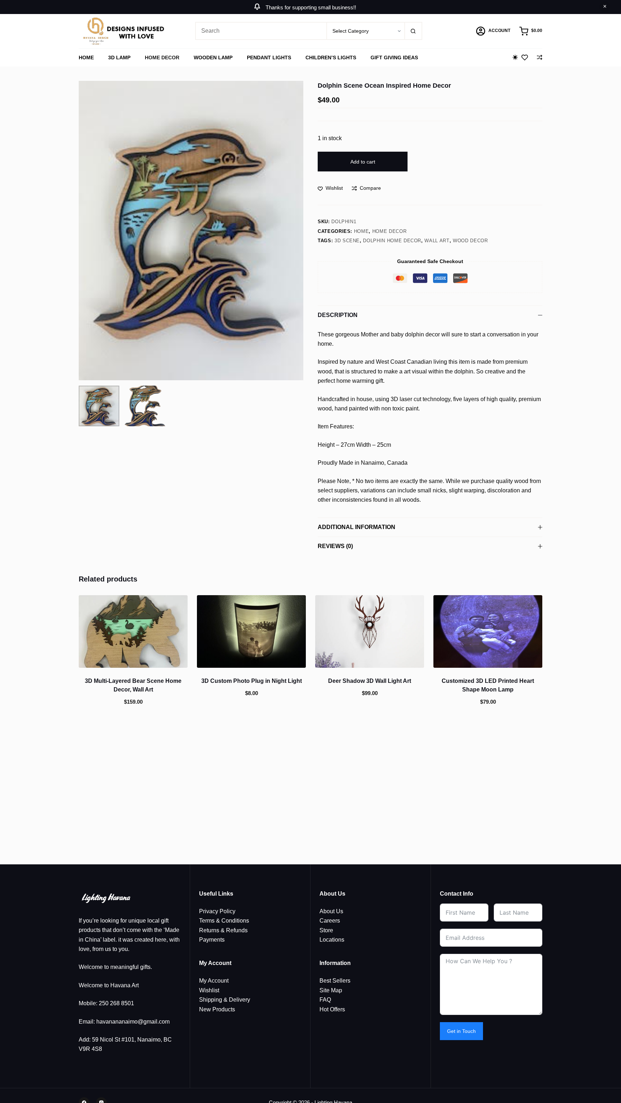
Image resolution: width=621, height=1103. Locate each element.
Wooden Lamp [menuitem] (213, 57)
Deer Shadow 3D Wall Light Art (369, 681)
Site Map (330, 990)
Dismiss (604, 6)
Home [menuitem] (86, 57)
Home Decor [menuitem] (162, 57)
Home (361, 231)
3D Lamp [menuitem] (119, 57)
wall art (436, 240)
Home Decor (389, 231)
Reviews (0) (335, 546)
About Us (331, 911)
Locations (331, 940)
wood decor (470, 240)
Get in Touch (461, 1031)
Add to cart (362, 162)
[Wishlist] (524, 57)
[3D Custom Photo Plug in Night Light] (251, 631)
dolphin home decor (392, 240)
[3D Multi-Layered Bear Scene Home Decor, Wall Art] (133, 631)
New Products (217, 1009)
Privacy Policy (217, 911)
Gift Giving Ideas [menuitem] (394, 57)
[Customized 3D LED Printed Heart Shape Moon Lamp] (487, 631)
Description (338, 315)
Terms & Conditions (224, 921)
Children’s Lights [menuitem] (330, 57)
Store (326, 930)
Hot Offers (332, 1009)
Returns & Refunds (223, 930)
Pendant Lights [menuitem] (269, 57)
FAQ (325, 1000)
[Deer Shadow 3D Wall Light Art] (369, 631)
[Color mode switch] (515, 57)
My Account (214, 981)
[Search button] (413, 31)
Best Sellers (334, 981)
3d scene (347, 240)
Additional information (356, 527)
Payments (212, 940)
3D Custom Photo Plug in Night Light (251, 681)
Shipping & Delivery (224, 1000)
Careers (329, 921)
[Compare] (539, 57)
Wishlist (209, 990)
